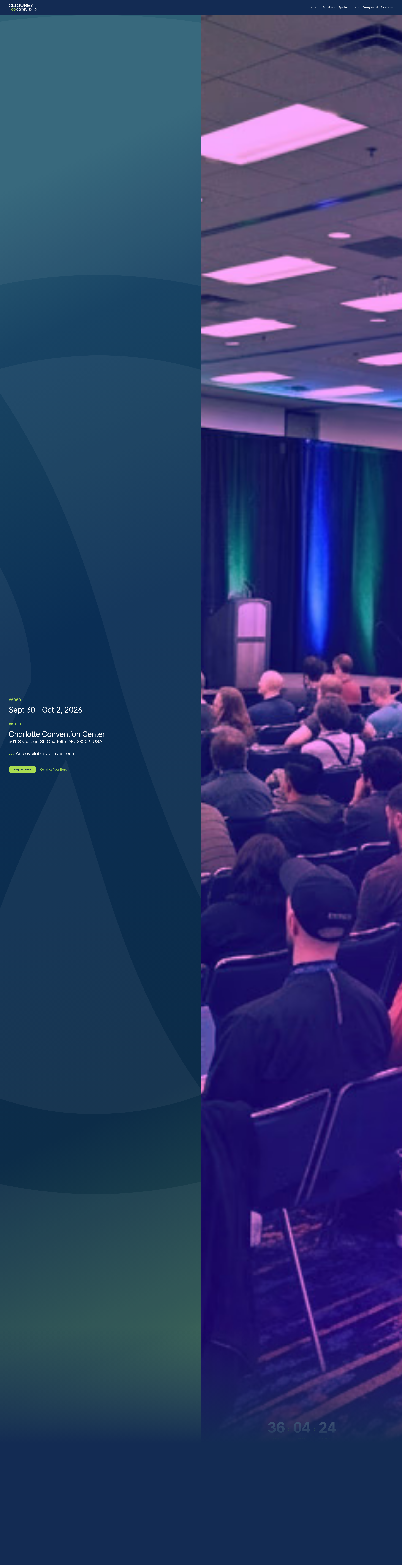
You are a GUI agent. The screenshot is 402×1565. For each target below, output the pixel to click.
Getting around (370, 7)
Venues (355, 7)
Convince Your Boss (53, 769)
